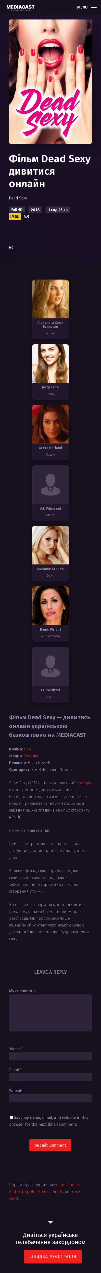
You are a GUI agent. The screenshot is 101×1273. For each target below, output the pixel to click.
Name (16, 1049)
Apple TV (32, 1191)
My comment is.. (23, 991)
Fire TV (57, 1191)
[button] (87, 6)
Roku (46, 1191)
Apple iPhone (67, 1184)
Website (16, 1090)
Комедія (31, 756)
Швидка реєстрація (52, 1256)
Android (16, 1191)
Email (15, 1069)
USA (27, 749)
